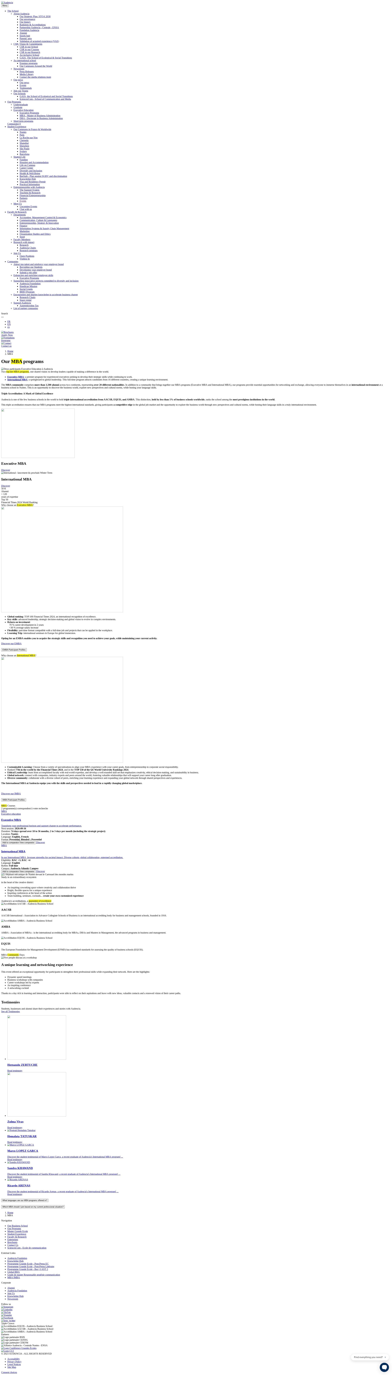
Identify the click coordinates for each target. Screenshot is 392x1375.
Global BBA (13, 1272)
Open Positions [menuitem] (27, 256)
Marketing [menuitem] (25, 231)
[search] (2, 317)
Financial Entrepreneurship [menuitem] (33, 195)
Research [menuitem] (24, 245)
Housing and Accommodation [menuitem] (34, 162)
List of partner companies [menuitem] (25, 308)
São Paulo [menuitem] (24, 148)
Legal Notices (14, 1364)
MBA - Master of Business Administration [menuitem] (40, 115)
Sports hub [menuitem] (25, 35)
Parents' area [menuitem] (26, 38)
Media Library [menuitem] (27, 74)
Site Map (11, 1367)
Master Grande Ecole (17, 1231)
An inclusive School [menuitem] (29, 55)
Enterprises (12, 1239)
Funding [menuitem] (24, 159)
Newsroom (12, 1299)
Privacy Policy (14, 1361)
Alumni (11, 1288)
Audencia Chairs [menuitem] (28, 247)
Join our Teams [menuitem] (20, 90)
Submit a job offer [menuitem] (28, 272)
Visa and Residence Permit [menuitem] (32, 181)
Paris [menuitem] (22, 135)
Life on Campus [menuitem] (27, 165)
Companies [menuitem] (12, 261)
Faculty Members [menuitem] (21, 239)
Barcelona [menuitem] (24, 154)
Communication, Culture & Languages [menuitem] (38, 220)
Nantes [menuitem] (23, 132)
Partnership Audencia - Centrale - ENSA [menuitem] (39, 27)
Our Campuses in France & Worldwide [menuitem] (32, 129)
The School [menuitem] (13, 11)
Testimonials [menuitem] (26, 88)
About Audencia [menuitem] (21, 13)
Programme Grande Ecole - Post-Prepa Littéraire (30, 1266)
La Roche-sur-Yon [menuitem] (29, 137)
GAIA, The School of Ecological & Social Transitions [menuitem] (46, 57)
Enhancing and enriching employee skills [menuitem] (33, 275)
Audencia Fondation (17, 1258)
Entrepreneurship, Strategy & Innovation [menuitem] (39, 223)
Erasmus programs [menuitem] (29, 63)
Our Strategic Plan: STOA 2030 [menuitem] (35, 16)
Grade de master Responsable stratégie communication (33, 1274)
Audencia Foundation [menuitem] (30, 283)
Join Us (11, 1293)
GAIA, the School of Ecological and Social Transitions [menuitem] (46, 96)
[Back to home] (7, 2)
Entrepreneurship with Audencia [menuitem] (29, 187)
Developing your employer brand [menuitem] (36, 269)
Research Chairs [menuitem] (27, 297)
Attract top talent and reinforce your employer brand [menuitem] (38, 264)
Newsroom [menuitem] (18, 68)
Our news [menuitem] (18, 79)
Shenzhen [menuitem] (24, 146)
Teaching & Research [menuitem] (30, 192)
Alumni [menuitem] (23, 33)
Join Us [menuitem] (17, 253)
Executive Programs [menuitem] (29, 113)
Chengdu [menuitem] (24, 140)
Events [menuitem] (23, 85)
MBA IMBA (13, 1277)
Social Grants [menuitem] (26, 289)
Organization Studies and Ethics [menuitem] (35, 234)
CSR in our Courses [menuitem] (29, 49)
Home (10, 351)
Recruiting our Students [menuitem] (31, 267)
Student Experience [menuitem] (16, 126)
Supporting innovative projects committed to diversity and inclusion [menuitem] (46, 280)
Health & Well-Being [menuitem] (30, 173)
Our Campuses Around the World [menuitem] (36, 66)
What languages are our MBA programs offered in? (24, 1200)
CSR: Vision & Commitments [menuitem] (27, 44)
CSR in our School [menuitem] (29, 46)
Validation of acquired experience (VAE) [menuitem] (39, 41)
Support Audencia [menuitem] (22, 303)
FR (8, 321)
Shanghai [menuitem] (24, 143)
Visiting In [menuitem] (25, 258)
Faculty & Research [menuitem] (16, 212)
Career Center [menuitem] (26, 168)
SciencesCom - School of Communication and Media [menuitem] (45, 99)
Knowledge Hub (15, 1261)
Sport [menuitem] (22, 236)
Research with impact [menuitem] (23, 242)
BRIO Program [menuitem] (27, 292)
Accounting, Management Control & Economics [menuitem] (43, 217)
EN (9, 324)
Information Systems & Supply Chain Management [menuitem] (44, 228)
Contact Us (12, 1245)
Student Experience (16, 1234)
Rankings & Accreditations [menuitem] (33, 24)
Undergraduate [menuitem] (20, 104)
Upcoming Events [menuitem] (28, 206)
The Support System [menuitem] (29, 190)
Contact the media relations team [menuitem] (35, 77)
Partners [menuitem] (23, 198)
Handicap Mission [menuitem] (28, 286)
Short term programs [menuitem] (23, 121)
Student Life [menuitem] (19, 157)
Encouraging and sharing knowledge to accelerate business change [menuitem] (45, 294)
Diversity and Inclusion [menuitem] (31, 170)
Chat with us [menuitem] (26, 209)
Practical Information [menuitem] (30, 184)
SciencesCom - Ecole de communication (26, 1247)
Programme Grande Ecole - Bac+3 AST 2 (27, 1269)
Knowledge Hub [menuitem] (28, 179)
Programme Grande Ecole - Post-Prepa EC (28, 1263)
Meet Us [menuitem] (17, 203)
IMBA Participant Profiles (13, 800)
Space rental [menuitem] (25, 300)
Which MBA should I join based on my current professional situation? (33, 1207)
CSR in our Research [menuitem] (30, 52)
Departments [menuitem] (19, 214)
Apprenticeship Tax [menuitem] (29, 305)
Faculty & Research (16, 1236)
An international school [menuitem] (24, 60)
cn (8, 327)
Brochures (12, 1242)
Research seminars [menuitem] (29, 250)
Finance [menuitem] (23, 225)
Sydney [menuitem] (23, 151)
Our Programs (14, 1228)
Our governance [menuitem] (27, 19)
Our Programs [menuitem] (14, 102)
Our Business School (17, 1225)
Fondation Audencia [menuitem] (29, 30)
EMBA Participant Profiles (14, 650)
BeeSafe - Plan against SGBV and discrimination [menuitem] (43, 176)
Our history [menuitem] (25, 22)
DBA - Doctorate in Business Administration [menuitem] (41, 118)
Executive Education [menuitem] (23, 110)
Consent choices (9, 1372)
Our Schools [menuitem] (19, 93)
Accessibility (13, 1359)
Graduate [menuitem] (17, 107)
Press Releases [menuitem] (27, 71)
